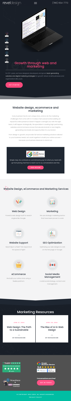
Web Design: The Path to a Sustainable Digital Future (19, 330)
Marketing (52, 211)
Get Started (14, 85)
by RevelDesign (19, 338)
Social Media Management (52, 275)
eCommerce (19, 274)
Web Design (18, 211)
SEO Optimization (52, 242)
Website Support (18, 242)
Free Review (35, 167)
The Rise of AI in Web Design (52, 328)
